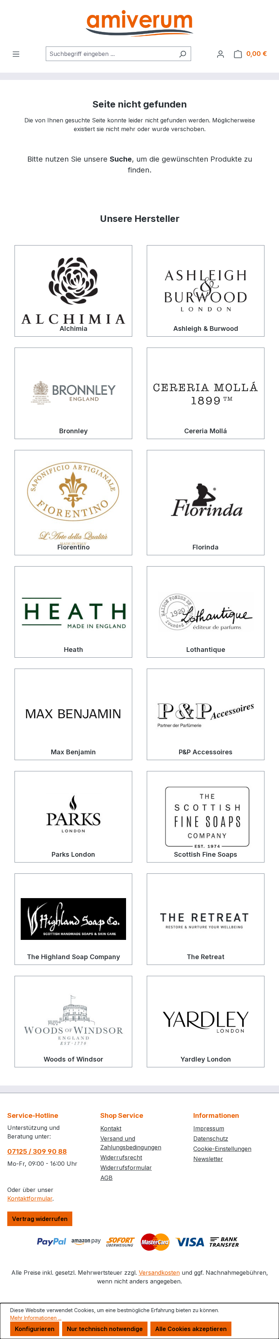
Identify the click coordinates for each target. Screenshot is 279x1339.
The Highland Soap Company (73, 957)
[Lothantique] (205, 612)
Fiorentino (73, 547)
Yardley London (206, 1059)
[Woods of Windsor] (73, 1021)
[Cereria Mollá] (205, 393)
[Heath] (73, 612)
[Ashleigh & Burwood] (205, 290)
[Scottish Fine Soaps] (205, 816)
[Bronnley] (73, 393)
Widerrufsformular (126, 1167)
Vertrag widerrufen (40, 1218)
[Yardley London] (205, 1021)
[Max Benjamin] (73, 714)
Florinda (206, 547)
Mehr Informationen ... (35, 1318)
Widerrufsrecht (121, 1157)
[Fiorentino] (73, 502)
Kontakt (110, 1128)
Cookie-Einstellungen (222, 1148)
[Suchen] (182, 53)
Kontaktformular (29, 1198)
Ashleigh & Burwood (205, 328)
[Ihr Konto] (220, 53)
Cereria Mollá (205, 431)
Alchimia (74, 328)
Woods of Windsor (73, 1059)
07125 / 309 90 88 (37, 1151)
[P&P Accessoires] (205, 714)
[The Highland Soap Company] (73, 919)
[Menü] (16, 53)
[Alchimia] (73, 290)
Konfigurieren (34, 1328)
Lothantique (205, 649)
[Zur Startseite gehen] (139, 23)
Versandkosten (159, 1272)
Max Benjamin (73, 752)
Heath (73, 649)
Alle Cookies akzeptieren (191, 1328)
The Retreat (206, 957)
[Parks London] (73, 816)
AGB (106, 1177)
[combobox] (110, 53)
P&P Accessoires (205, 752)
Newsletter (208, 1159)
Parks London (73, 854)
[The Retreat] (205, 919)
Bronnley (73, 431)
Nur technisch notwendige (105, 1328)
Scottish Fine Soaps (205, 854)
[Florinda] (205, 502)
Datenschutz (210, 1138)
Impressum (208, 1128)
